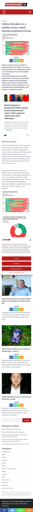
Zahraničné (5, 482)
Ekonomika (4, 460)
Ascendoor (15, 503)
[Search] (29, 12)
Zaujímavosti (5, 485)
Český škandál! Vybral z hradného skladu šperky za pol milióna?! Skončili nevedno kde (16, 301)
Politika (4, 21)
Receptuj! (4, 474)
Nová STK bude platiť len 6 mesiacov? (11, 429)
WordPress (5, 506)
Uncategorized (5, 480)
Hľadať (27, 420)
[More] (21, 60)
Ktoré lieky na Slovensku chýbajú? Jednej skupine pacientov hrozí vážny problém (14, 435)
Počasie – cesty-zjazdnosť (8, 468)
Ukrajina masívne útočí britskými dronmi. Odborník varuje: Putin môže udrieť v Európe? (15, 440)
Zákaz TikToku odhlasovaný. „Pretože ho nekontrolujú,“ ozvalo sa (16, 350)
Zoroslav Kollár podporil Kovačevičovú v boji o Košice (15, 444)
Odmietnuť (16, 264)
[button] (30, 240)
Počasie (4, 466)
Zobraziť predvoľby (16, 269)
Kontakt (4, 463)
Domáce (4, 457)
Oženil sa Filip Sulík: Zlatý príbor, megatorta (13, 432)
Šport (3, 477)
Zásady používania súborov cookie (16, 272)
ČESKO (3, 454)
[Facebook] (11, 60)
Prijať (16, 258)
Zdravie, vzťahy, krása (7, 488)
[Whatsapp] (18, 60)
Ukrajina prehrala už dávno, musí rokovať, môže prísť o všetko (16, 398)
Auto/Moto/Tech (6, 452)
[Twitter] (14, 60)
